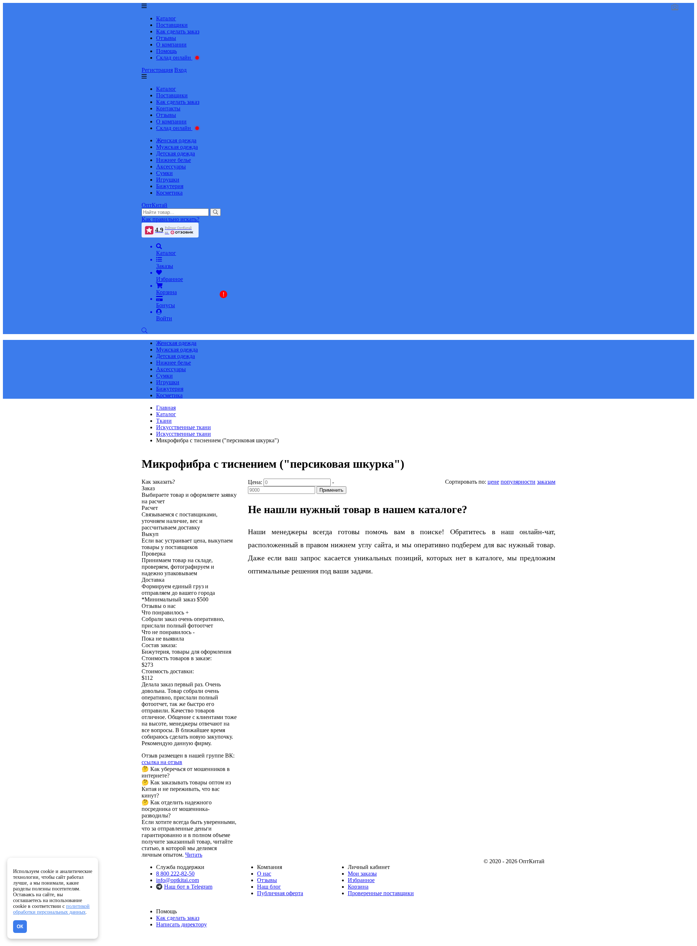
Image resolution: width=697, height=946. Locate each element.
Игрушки (167, 179)
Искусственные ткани (183, 434)
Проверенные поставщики (381, 893)
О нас (264, 873)
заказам (546, 482)
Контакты (168, 108)
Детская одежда (175, 153)
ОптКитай (154, 205)
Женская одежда (176, 140)
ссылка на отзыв (162, 762)
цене (493, 482)
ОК (20, 926)
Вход (180, 70)
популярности (518, 482)
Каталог (166, 18)
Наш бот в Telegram (188, 887)
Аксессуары (171, 166)
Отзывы (166, 38)
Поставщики (172, 25)
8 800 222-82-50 (175, 873)
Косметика (169, 193)
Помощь (166, 51)
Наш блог (269, 887)
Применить (331, 490)
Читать (193, 855)
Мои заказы (362, 873)
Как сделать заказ (177, 31)
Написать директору (181, 924)
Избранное (361, 880)
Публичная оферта (280, 893)
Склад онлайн (174, 57)
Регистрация (157, 70)
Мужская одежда (177, 147)
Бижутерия (169, 186)
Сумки (164, 173)
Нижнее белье (173, 160)
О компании (171, 44)
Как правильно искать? (170, 219)
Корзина (358, 887)
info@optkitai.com (177, 880)
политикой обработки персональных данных (51, 909)
